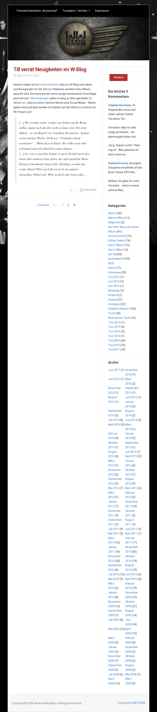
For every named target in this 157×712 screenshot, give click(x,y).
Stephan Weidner (118, 308)
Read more (90, 190)
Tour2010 (114, 345)
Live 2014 (114, 281)
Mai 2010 (113, 578)
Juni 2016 (114, 379)
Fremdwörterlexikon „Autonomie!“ (37, 10)
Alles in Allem (116, 217)
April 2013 (131, 456)
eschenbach (115, 258)
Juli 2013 (130, 451)
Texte (111, 313)
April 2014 (114, 424)
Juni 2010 (131, 574)
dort (23, 102)
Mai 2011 (113, 533)
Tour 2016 (114, 335)
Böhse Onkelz (116, 240)
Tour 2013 (114, 326)
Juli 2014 (113, 419)
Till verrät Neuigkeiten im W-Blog (49, 69)
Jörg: (111, 145)
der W (111, 254)
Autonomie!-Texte (119, 317)
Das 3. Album (116, 249)
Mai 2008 (130, 674)
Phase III (113, 295)
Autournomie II (117, 235)
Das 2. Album (116, 245)
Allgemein (114, 222)
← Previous (42, 205)
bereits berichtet (49, 84)
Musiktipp (114, 290)
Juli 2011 (113, 528)
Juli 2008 (113, 674)
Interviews (114, 272)
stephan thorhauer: (120, 105)
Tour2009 (114, 340)
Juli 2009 (113, 619)
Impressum (102, 10)
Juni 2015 (131, 397)
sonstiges (114, 304)
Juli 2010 (113, 574)
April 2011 (131, 533)
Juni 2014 (131, 419)
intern (111, 267)
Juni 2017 (114, 369)
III (109, 263)
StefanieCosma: (118, 163)
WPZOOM (139, 702)
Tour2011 (114, 349)
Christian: (114, 127)
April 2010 (131, 578)
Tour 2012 (114, 322)
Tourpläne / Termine (75, 10)
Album (112, 213)
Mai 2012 (113, 488)
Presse (112, 299)
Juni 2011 (131, 528)
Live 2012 (114, 277)
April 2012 (131, 488)
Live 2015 (114, 285)
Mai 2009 (113, 628)
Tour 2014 (114, 331)
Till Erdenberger (39, 98)
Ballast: (113, 180)
